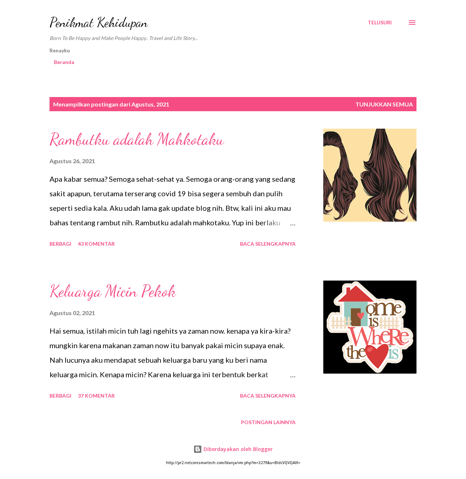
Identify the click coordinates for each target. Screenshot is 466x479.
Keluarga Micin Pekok (113, 291)
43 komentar (96, 244)
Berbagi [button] (60, 244)
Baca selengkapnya (268, 244)
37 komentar (96, 396)
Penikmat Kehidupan (99, 22)
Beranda (64, 62)
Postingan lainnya (268, 422)
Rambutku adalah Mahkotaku (137, 139)
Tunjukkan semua (384, 104)
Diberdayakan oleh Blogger (237, 449)
